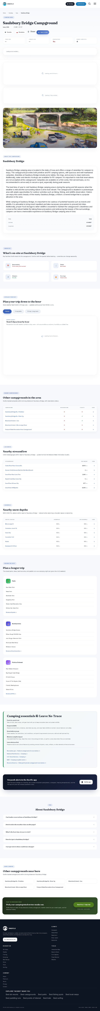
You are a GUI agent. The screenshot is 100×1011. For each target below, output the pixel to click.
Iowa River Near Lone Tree (12, 474)
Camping (11, 13)
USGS (82, 1007)
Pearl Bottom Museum (12, 668)
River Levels (54, 937)
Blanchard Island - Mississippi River (16, 425)
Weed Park (9, 591)
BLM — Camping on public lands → (16, 760)
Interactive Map (55, 949)
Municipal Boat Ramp (12, 642)
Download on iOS (10, 939)
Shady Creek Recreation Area (14, 604)
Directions (20, 32)
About (4, 976)
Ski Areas (5, 949)
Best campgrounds (28, 994)
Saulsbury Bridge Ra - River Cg (14, 416)
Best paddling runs (13, 998)
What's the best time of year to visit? (18, 832)
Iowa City (8, 532)
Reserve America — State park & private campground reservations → (26, 763)
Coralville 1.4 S (9, 537)
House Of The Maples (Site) (13, 681)
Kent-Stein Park (10, 587)
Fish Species (55, 954)
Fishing (5, 954)
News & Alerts (55, 952)
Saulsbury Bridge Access (13, 630)
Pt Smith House (10, 677)
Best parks (42, 994)
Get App (71, 4)
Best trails (47, 998)
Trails (4, 964)
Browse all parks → (11, 612)
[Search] (89, 4)
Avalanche (54, 940)
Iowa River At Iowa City (12, 483)
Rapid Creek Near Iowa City (13, 479)
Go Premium (81, 4)
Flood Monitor (55, 957)
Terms (4, 981)
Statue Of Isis (9, 689)
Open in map (42, 32)
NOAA (86, 1007)
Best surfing (58, 998)
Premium (5, 979)
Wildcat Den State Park (12, 608)
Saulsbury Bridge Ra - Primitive (14, 412)
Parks (4, 962)
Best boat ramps (72, 994)
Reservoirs (54, 935)
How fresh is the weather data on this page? (21, 824)
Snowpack (54, 930)
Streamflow (54, 932)
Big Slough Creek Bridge (13, 673)
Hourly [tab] (7, 311)
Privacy (5, 984)
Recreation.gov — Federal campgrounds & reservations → (23, 750)
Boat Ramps (6, 959)
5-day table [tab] (18, 311)
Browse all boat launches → (13, 651)
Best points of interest (32, 998)
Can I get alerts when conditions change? (20, 847)
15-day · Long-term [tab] (32, 311)
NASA (93, 1007)
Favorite (8, 32)
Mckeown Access (11, 646)
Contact (5, 986)
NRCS (89, 1007)
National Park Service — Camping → (17, 753)
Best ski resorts (12, 994)
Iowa (17, 13)
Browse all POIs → (11, 693)
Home (4, 13)
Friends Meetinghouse (12, 685)
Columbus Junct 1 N (11, 528)
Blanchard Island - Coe (12, 420)
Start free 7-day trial (83, 904)
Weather (53, 959)
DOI (96, 1007)
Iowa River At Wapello (11, 487)
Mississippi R (9, 524)
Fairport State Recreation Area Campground (18, 429)
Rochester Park (10, 595)
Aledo (7, 541)
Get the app (86, 782)
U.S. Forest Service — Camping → (16, 756)
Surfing (5, 967)
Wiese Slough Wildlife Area (13, 634)
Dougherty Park (10, 599)
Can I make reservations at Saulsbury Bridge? (21, 817)
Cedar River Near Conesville (13, 465)
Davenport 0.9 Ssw (11, 546)
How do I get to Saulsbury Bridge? (17, 839)
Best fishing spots (56, 994)
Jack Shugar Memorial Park (13, 638)
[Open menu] (95, 3)
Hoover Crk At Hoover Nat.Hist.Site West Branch (19, 470)
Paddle (5, 952)
